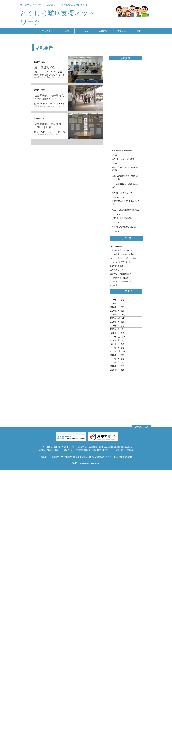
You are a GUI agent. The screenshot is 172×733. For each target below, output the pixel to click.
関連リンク (59, 450)
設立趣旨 (49, 447)
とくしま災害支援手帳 (117, 450)
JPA (111, 246)
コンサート (114, 258)
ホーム (42, 447)
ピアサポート (124, 262)
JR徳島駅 (119, 246)
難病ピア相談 (82, 447)
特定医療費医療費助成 (82, 450)
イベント (73, 447)
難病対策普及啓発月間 (100, 450)
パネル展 (114, 262)
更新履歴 (130, 450)
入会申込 (65, 447)
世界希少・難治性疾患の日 (121, 274)
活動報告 (49, 450)
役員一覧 (57, 447)
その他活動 (114, 254)
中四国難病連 (115, 278)
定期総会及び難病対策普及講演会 (120, 447)
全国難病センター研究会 (120, 281)
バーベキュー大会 (128, 258)
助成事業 (114, 285)
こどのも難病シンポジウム (121, 250)
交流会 (126, 278)
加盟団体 (41, 450)
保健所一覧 (68, 450)
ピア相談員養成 (116, 266)
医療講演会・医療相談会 (98, 447)
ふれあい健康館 (127, 254)
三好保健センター (117, 270)
